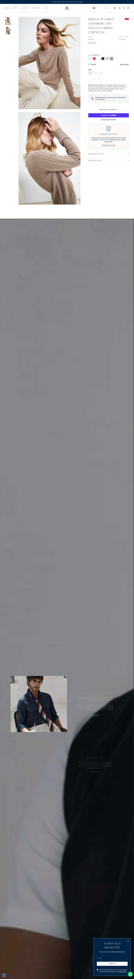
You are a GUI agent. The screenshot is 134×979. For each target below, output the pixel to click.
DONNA (7, 8)
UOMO (15, 8)
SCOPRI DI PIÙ (95, 715)
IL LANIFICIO (24, 8)
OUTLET (46, 8)
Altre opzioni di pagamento (108, 119)
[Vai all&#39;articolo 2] (8, 30)
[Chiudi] (128, 941)
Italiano (106, 8)
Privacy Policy (123, 971)
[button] (4, 975)
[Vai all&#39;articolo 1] (8, 21)
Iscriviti (112, 964)
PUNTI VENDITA (35, 8)
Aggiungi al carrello (108, 109)
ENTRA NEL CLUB (108, 145)
